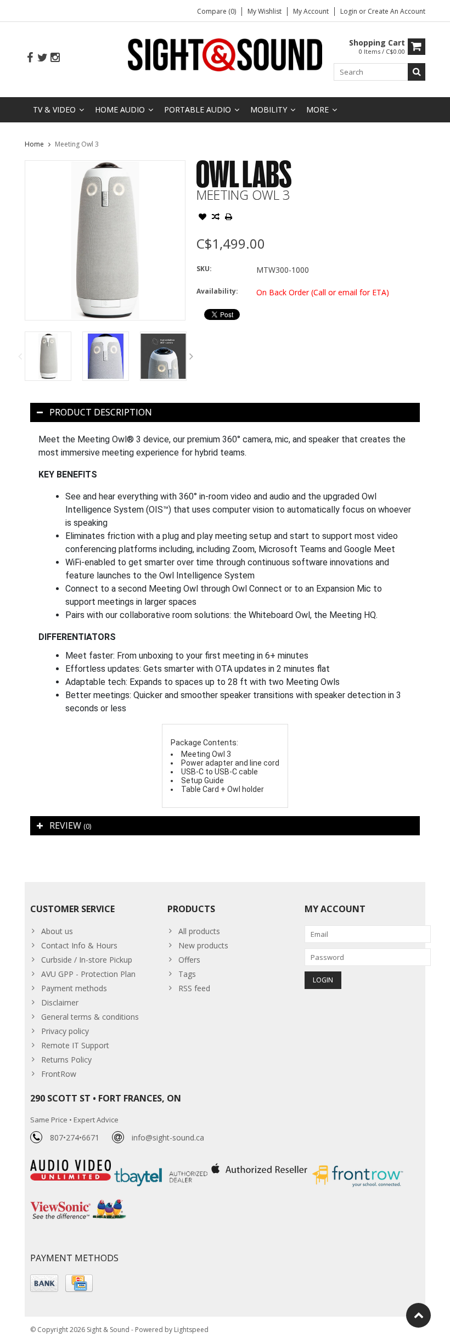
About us (57, 931)
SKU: (204, 268)
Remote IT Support (75, 1045)
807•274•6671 (74, 1137)
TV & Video (54, 109)
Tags (187, 974)
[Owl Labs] (243, 166)
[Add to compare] (216, 218)
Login (349, 11)
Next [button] (191, 356)
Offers (189, 959)
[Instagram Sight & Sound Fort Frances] (55, 58)
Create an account (396, 11)
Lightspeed (191, 1329)
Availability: (217, 291)
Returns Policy (66, 1059)
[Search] (416, 72)
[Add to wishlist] (202, 218)
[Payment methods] (44, 1283)
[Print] (229, 218)
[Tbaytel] (162, 1165)
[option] (48, 355)
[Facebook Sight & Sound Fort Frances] (30, 58)
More (317, 109)
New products (203, 945)
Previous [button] (20, 356)
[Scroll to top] (418, 1315)
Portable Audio (197, 109)
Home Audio (120, 109)
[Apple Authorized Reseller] (260, 1165)
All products (199, 931)
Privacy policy (65, 1031)
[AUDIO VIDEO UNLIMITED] (71, 1165)
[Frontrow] (358, 1165)
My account (311, 11)
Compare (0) (216, 11)
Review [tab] (70, 825)
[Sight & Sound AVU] (225, 54)
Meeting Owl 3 (77, 144)
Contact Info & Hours (79, 945)
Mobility (268, 109)
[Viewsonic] (78, 1200)
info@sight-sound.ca (168, 1137)
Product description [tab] (100, 412)
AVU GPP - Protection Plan (88, 974)
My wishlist (265, 11)
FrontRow (58, 1074)
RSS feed (194, 988)
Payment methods (74, 988)
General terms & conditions (90, 1017)
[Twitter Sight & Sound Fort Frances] (42, 58)
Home (34, 144)
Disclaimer (59, 1002)
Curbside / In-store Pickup (86, 959)
